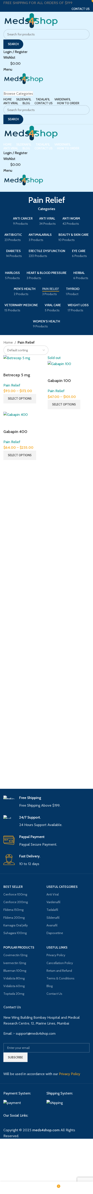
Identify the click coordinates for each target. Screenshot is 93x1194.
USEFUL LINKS (56, 947)
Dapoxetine (54, 933)
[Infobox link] (46, 802)
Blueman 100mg (14, 971)
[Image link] (12, 1102)
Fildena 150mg (13, 910)
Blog (49, 986)
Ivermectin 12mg (14, 963)
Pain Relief (11, 385)
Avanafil (51, 925)
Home (8, 342)
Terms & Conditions (60, 978)
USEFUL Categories (62, 887)
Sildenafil (52, 918)
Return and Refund (59, 971)
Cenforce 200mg (15, 902)
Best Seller (13, 887)
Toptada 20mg (13, 994)
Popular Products (18, 947)
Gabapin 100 (59, 380)
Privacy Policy (55, 955)
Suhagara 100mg (15, 933)
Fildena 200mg (14, 918)
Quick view (9, 366)
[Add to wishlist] (21, 366)
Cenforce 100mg (15, 894)
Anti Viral (52, 894)
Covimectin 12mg (15, 955)
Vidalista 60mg (14, 986)
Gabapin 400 (15, 431)
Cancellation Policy (59, 963)
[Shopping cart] (4, 88)
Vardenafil (53, 902)
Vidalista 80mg (14, 978)
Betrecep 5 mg (16, 375)
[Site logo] (31, 20)
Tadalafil (52, 910)
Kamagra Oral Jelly (15, 925)
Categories (46, 209)
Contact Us (54, 994)
